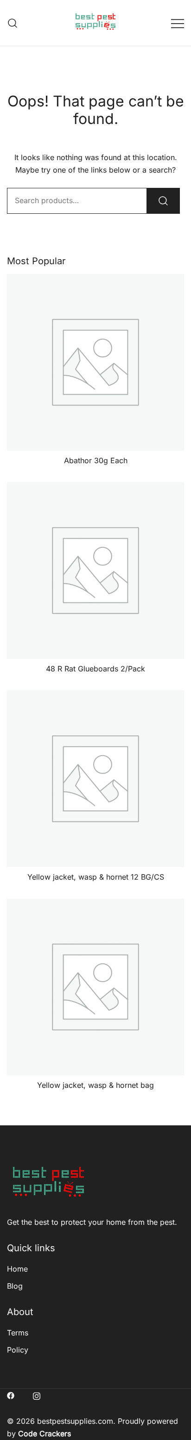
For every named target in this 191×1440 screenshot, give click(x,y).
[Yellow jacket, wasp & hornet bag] (95, 987)
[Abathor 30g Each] (95, 362)
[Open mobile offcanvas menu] (177, 23)
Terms (17, 1332)
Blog (15, 1286)
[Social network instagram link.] (36, 1394)
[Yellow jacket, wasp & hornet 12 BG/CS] (95, 778)
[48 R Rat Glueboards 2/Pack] (95, 570)
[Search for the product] (163, 201)
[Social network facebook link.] (10, 1394)
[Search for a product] (13, 23)
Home (17, 1268)
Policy (17, 1349)
